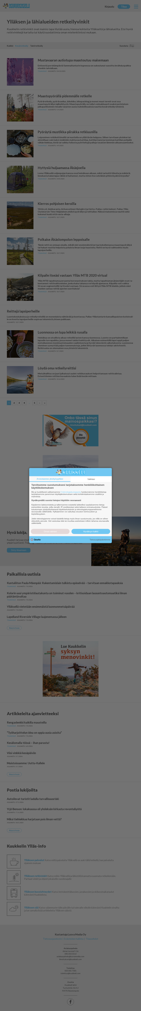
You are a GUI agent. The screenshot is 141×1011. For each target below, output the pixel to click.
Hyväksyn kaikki (90, 531)
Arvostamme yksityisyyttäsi (50, 479)
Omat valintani (50, 531)
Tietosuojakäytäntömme (100, 539)
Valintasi (91, 479)
